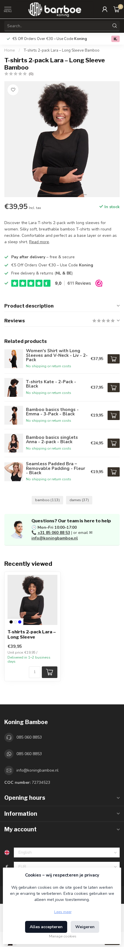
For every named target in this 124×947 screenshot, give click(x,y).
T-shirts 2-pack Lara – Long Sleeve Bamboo (61, 50)
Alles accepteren (46, 927)
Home (9, 50)
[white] (15, 622)
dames (79, 499)
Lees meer (63, 911)
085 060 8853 (29, 737)
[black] (11, 622)
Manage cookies (62, 936)
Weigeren (85, 927)
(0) (31, 73)
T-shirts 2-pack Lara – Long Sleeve (31, 634)
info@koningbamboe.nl (54, 538)
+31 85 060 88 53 (53, 532)
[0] (116, 9)
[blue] (19, 622)
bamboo (47, 499)
